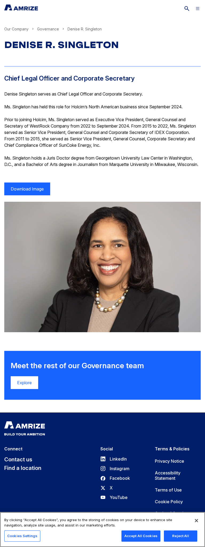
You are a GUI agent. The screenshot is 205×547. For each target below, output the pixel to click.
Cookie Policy (169, 501)
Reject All (180, 536)
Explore (24, 382)
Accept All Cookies (140, 536)
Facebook (115, 478)
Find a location (22, 468)
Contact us (18, 459)
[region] (102, 529)
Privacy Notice (169, 461)
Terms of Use (168, 490)
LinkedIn (113, 459)
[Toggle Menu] (197, 8)
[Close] (196, 520)
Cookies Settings (22, 536)
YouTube (114, 497)
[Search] (187, 8)
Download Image (24, 190)
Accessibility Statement (167, 475)
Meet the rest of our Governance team (77, 366)
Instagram (114, 468)
